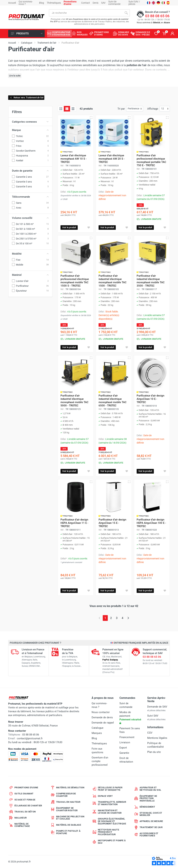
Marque (16, 130)
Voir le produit (69, 227)
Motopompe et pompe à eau (112, 841)
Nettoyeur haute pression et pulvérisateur (108, 832)
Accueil (12, 3)
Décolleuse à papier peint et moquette (110, 788)
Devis (95, 3)
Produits (22, 33)
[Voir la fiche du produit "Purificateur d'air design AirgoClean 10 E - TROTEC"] (152, 373)
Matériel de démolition (70, 787)
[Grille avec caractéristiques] (67, 108)
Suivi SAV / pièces (134, 2)
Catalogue (97, 727)
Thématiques (54, 3)
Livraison (124, 742)
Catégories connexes (24, 121)
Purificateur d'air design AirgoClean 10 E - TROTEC (150, 399)
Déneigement (147, 806)
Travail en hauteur (68, 802)
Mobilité (17, 253)
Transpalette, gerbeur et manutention (112, 803)
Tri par (121, 108)
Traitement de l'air (151, 827)
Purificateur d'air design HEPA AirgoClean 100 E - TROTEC (151, 523)
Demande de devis (102, 717)
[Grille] (61, 108)
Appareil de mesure (151, 821)
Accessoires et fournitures (149, 834)
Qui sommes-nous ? (26, 2)
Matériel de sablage (68, 825)
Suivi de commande (114, 2)
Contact (85, 3)
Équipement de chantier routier (67, 809)
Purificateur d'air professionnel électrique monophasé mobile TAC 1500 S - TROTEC (74, 280)
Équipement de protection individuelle (148, 798)
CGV (149, 732)
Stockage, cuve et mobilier (151, 814)
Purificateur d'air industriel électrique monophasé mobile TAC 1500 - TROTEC (113, 280)
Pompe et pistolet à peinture (68, 832)
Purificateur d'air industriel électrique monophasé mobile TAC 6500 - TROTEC (113, 400)
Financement (126, 737)
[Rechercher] (126, 12)
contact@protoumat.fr (30, 738)
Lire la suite (15, 75)
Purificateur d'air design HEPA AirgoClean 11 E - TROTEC (74, 523)
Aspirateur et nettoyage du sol (150, 788)
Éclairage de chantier (28, 805)
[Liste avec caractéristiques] (73, 108)
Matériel (17, 274)
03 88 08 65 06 (157, 16)
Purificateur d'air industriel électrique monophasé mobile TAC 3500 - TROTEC (151, 280)
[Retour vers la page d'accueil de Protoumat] (26, 17)
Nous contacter (101, 712)
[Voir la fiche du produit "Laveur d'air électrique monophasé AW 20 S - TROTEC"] (114, 133)
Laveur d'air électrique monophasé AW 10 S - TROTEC (73, 159)
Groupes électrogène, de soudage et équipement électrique (112, 821)
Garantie (124, 752)
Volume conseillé (22, 218)
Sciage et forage (24, 799)
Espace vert (105, 796)
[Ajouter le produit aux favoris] (88, 227)
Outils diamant (24, 793)
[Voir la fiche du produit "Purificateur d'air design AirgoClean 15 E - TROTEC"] (114, 497)
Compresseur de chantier (66, 794)
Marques (97, 733)
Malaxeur (20, 817)
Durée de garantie (22, 170)
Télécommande (21, 196)
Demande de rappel (103, 722)
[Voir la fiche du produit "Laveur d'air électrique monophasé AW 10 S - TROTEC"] (75, 133)
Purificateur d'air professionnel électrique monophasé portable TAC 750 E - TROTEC (151, 160)
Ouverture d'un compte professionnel (100, 761)
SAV (103, 3)
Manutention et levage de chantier (110, 811)
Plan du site (154, 752)
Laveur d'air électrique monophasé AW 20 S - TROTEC (112, 159)
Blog (41, 3)
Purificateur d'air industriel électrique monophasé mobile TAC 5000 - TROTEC (74, 400)
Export (123, 747)
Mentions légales (157, 737)
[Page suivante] (128, 618)
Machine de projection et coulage (70, 817)
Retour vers (28, 97)
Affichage (152, 108)
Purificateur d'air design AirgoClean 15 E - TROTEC (112, 523)
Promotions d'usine (26, 787)
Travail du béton (25, 811)
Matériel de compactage (22, 825)
